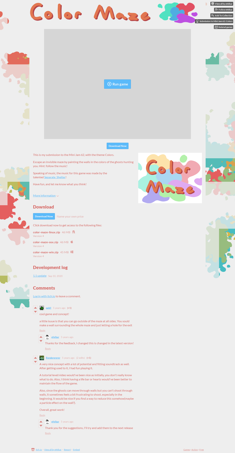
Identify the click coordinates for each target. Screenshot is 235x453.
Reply (42, 330)
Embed (76, 449)
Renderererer (53, 357)
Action (194, 449)
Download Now (117, 145)
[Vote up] (35, 308)
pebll (48, 307)
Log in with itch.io (44, 296)
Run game (120, 84)
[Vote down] (35, 312)
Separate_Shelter (55, 177)
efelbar (55, 337)
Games (186, 449)
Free (201, 449)
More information (44, 195)
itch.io (39, 449)
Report (67, 449)
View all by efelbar (53, 449)
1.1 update (39, 275)
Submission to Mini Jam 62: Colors (216, 21)
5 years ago (59, 307)
